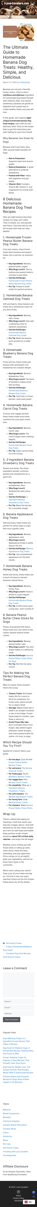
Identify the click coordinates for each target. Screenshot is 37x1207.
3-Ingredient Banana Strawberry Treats (20, 788)
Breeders (7, 1117)
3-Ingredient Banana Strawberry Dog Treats (19, 500)
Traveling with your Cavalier (15, 1151)
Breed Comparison (11, 1113)
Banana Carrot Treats (18, 782)
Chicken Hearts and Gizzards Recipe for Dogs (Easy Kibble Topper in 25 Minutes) (16, 1079)
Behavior (7, 1110)
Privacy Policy (18, 1198)
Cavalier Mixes (9, 1129)
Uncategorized (9, 1155)
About (18, 1196)
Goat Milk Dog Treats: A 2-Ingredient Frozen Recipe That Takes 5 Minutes (16, 1041)
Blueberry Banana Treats (19, 776)
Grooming (7, 1136)
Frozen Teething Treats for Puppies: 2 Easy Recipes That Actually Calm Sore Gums (16, 1060)
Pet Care (7, 1144)
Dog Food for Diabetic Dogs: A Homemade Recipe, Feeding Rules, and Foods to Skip (18, 1051)
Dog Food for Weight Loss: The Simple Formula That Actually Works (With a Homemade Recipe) (18, 1070)
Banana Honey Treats (18, 802)
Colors (6, 1132)
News (5, 1140)
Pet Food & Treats (14, 943)
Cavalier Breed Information (15, 1125)
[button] (31, 3)
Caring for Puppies (11, 1121)
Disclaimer (18, 1201)
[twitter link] (18, 1191)
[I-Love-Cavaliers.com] (15, 3)
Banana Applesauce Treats (20, 796)
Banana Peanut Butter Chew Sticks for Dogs (21, 658)
